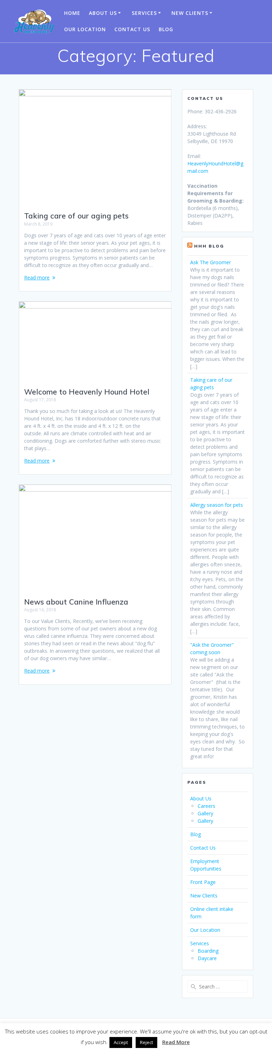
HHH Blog (209, 246)
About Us (103, 13)
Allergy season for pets (216, 505)
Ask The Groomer (210, 262)
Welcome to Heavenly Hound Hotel (86, 391)
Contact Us (132, 29)
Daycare (207, 958)
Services (144, 13)
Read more (37, 277)
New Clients (189, 13)
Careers (206, 806)
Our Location (85, 29)
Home (72, 13)
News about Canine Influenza (76, 601)
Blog (166, 29)
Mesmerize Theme (208, 1036)
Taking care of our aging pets (76, 215)
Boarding (208, 950)
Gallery (205, 813)
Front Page (203, 882)
